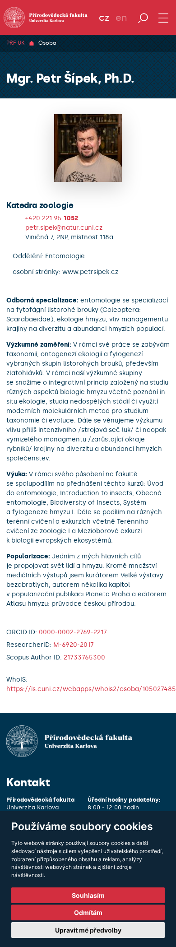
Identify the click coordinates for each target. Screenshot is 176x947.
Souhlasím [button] (88, 895)
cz (104, 17)
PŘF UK (15, 43)
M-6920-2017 (73, 645)
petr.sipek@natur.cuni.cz (63, 228)
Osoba (47, 43)
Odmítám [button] (88, 912)
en (121, 17)
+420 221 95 (51, 218)
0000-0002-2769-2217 (73, 632)
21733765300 (84, 657)
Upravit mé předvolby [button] (88, 930)
